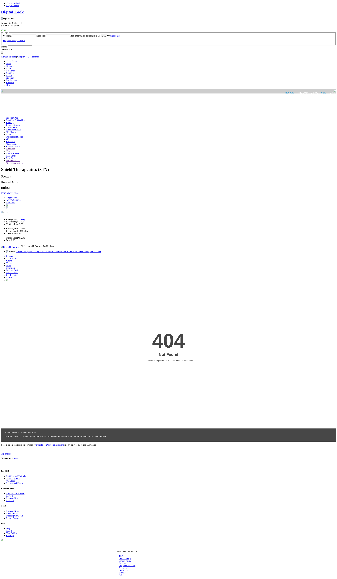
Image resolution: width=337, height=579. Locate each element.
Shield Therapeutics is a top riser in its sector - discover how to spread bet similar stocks (52, 251)
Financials (10, 268)
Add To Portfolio (13, 200)
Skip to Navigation (14, 3)
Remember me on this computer (83, 36)
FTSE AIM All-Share (10, 193)
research (17, 458)
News (8, 265)
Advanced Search (8, 57)
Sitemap (122, 573)
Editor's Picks (12, 513)
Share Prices (11, 258)
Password (41, 36)
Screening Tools (13, 478)
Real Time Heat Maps (15, 493)
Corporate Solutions (127, 565)
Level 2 (9, 496)
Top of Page (6, 454)
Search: (4, 47)
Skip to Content (12, 5)
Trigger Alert (11, 198)
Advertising (124, 563)
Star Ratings (11, 275)
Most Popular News (14, 516)
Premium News (12, 498)
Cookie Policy (125, 558)
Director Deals (12, 270)
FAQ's (9, 531)
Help (8, 528)
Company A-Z (23, 57)
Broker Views (12, 273)
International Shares (14, 483)
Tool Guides (11, 533)
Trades (9, 263)
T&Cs (121, 556)
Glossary (10, 535)
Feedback (35, 57)
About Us (123, 568)
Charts (9, 261)
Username (7, 36)
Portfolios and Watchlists (16, 476)
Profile (9, 277)
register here (115, 36)
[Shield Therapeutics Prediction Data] (7, 280)
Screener (10, 500)
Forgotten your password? (14, 40)
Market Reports (12, 518)
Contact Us (123, 570)
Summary (10, 256)
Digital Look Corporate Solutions (50, 445)
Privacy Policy (125, 561)
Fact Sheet (10, 202)
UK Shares (11, 481)
